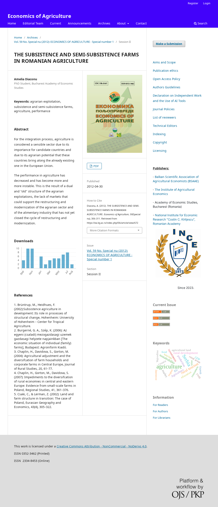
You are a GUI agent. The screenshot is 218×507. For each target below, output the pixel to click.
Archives (104, 23)
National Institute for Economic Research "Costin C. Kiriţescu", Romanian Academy (175, 219)
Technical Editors (165, 126)
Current (55, 23)
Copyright (160, 142)
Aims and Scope (164, 62)
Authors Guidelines (166, 87)
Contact (141, 23)
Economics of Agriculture (39, 15)
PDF (96, 166)
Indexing (159, 134)
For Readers (160, 405)
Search (202, 23)
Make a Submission (169, 44)
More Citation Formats (104, 230)
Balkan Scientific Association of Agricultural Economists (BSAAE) (176, 179)
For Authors (160, 411)
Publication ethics (165, 71)
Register (193, 3)
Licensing (159, 151)
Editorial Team (33, 23)
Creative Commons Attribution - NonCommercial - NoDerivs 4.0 (101, 446)
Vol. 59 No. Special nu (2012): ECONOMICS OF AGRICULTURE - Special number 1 (64, 42)
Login (206, 3)
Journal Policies (164, 109)
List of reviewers (164, 117)
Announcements (79, 23)
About (121, 23)
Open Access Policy (166, 79)
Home (12, 23)
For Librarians (161, 418)
